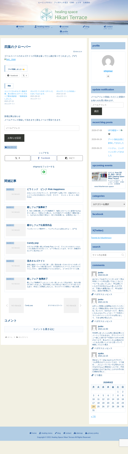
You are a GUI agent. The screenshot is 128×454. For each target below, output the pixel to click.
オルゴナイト (11, 147)
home (34, 433)
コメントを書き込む (43, 329)
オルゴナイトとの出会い (66, 91)
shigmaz (108, 71)
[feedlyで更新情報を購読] (43, 171)
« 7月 (93, 417)
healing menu (46, 433)
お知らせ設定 (14, 138)
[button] (70, 158)
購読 (96, 111)
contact (68, 433)
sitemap (79, 433)
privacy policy (93, 433)
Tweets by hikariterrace (101, 238)
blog (59, 433)
